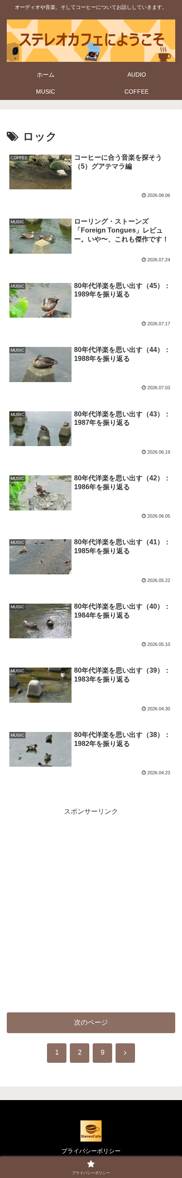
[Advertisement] (91, 909)
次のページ (91, 1022)
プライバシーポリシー (91, 1151)
